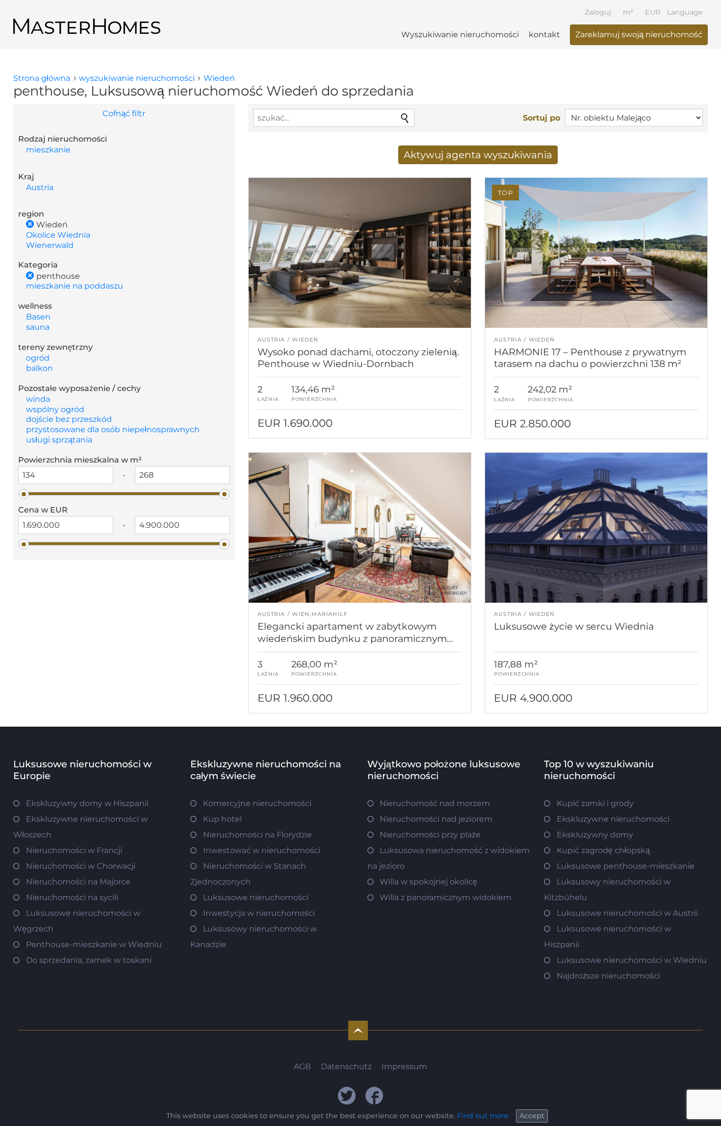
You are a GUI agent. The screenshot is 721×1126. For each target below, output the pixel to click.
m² (628, 12)
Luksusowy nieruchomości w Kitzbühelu (607, 889)
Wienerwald (50, 245)
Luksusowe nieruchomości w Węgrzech (76, 920)
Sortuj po (541, 117)
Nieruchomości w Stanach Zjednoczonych (248, 873)
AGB (302, 1066)
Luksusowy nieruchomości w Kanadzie (253, 936)
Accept (531, 1115)
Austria (39, 187)
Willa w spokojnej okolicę (428, 881)
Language (685, 12)
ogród (38, 358)
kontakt (544, 34)
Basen (38, 316)
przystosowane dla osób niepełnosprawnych (113, 429)
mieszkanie (48, 149)
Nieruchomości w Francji (74, 850)
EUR (652, 12)
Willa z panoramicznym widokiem (446, 897)
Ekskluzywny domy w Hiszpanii (87, 803)
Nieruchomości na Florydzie (257, 834)
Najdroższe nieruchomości (608, 975)
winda (38, 399)
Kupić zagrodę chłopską (603, 850)
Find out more (483, 1115)
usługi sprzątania (59, 439)
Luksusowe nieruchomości (256, 897)
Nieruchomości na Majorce (78, 881)
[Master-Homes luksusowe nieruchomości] (86, 18)
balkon (39, 368)
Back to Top (358, 1030)
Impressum (404, 1066)
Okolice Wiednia (58, 235)
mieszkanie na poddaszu (74, 286)
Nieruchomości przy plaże (430, 834)
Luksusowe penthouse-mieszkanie (626, 866)
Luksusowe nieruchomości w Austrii (627, 913)
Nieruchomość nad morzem (435, 803)
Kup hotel (222, 819)
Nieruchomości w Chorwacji (80, 866)
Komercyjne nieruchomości (257, 803)
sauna (38, 327)
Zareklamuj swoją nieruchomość (638, 34)
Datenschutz (346, 1066)
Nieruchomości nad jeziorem (436, 819)
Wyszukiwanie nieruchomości (460, 34)
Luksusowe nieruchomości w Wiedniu (632, 960)
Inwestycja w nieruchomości (259, 913)
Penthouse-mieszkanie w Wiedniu (94, 944)
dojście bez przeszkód (69, 419)
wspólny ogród (55, 409)
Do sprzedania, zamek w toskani (89, 960)
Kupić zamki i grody (595, 803)
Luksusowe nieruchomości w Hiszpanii (607, 936)
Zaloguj (598, 12)
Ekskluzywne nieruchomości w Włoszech (80, 826)
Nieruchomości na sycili (72, 897)
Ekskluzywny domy (595, 834)
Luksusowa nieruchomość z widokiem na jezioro (448, 858)
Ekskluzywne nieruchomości (613, 819)
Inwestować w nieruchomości (261, 850)
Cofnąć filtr (124, 113)
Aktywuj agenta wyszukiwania (478, 155)
